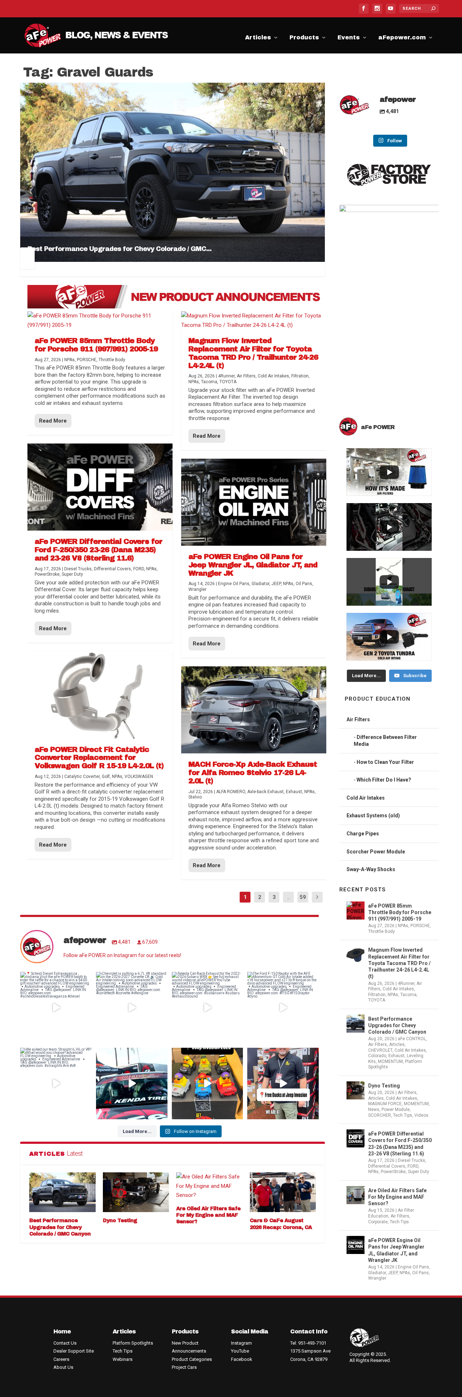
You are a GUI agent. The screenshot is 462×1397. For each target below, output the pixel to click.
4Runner (406, 983)
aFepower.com (402, 38)
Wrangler (377, 1278)
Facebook (241, 1359)
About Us (63, 1367)
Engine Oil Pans (413, 1267)
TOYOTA (376, 1000)
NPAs (403, 925)
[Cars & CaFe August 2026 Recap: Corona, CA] (283, 1192)
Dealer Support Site (73, 1351)
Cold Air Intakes (365, 798)
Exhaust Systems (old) (373, 815)
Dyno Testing (120, 1220)
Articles (258, 38)
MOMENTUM (390, 1061)
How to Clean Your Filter (385, 762)
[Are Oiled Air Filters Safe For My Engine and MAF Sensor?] (209, 1186)
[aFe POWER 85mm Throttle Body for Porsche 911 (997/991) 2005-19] (100, 320)
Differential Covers (386, 1166)
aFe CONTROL (412, 1038)
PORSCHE (420, 925)
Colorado (377, 1055)
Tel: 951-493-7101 (308, 1343)
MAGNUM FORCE (385, 1103)
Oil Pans (420, 1272)
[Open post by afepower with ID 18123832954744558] (131, 1083)
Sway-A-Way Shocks (370, 869)
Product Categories (192, 1359)
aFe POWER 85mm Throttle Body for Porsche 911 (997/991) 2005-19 (399, 912)
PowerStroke (393, 1171)
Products (304, 38)
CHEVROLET (380, 1050)
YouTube (240, 1351)
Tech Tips (402, 1115)
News (373, 1109)
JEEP (392, 1272)
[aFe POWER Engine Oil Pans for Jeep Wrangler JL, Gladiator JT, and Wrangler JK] (253, 502)
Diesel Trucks (411, 1160)
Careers (61, 1359)
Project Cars (184, 1367)
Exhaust (396, 1055)
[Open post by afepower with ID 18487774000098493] (56, 1083)
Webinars (122, 1359)
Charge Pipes (362, 833)
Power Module (396, 1109)
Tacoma (408, 994)
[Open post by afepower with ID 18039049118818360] (56, 1007)
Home (62, 1331)
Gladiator (377, 1272)
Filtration (376, 994)
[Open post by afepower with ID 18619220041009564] (283, 1083)
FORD (412, 1166)
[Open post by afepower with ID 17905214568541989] (283, 1007)
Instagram (241, 1343)
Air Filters (358, 719)
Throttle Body (381, 931)
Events (348, 38)
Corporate (378, 1221)
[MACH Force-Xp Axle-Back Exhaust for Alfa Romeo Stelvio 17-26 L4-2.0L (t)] (253, 709)
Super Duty (418, 1171)
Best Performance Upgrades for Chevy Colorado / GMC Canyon (60, 1227)
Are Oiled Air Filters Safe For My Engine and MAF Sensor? (208, 1215)
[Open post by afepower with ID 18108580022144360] (207, 1007)
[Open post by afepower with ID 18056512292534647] (131, 1007)
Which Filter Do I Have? (384, 780)
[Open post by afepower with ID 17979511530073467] (207, 1083)
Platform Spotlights (133, 1343)
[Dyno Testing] (136, 1192)
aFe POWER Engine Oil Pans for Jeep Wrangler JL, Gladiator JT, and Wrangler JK (396, 1250)
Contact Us (65, 1343)
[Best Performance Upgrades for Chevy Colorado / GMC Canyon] (62, 1192)
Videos (421, 1115)
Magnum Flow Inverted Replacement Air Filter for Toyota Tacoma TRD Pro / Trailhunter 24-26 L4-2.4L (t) (399, 963)
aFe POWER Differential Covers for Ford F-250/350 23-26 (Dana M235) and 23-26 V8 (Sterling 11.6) (400, 1143)
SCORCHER (379, 1115)
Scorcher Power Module (375, 852)
